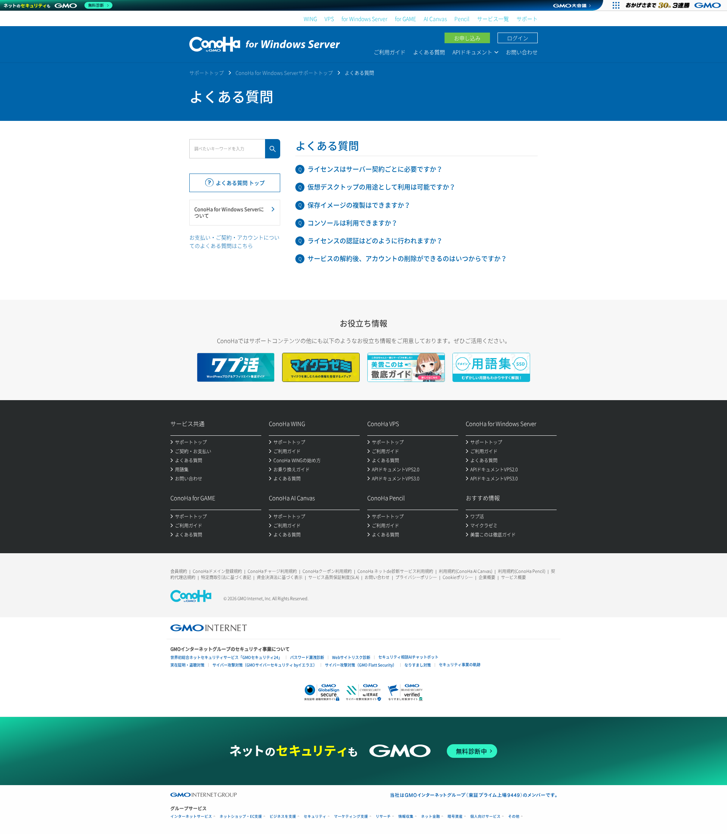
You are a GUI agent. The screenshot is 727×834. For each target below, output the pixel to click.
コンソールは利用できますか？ (352, 222)
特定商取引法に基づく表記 (226, 577)
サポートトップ (206, 72)
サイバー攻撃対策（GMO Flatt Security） (360, 665)
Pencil (462, 18)
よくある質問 (429, 52)
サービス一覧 (493, 18)
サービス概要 (513, 577)
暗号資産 (455, 816)
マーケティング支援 (351, 816)
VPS (329, 18)
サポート (527, 18)
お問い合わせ (522, 52)
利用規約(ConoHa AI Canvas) (465, 571)
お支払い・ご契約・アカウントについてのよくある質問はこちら (234, 241)
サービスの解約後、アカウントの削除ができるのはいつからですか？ (407, 258)
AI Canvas (435, 18)
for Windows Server (364, 18)
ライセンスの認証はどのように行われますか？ (375, 240)
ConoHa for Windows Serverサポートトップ (284, 72)
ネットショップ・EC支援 (241, 816)
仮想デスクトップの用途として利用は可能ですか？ (381, 186)
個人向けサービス (485, 816)
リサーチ (383, 816)
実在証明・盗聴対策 (187, 665)
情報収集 (405, 816)
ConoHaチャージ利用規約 (272, 571)
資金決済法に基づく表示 (280, 577)
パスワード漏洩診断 (307, 657)
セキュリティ (315, 816)
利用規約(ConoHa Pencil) (521, 571)
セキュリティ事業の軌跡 (460, 664)
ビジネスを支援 (283, 816)
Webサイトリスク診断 (351, 657)
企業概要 (487, 577)
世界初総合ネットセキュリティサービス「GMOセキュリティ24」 (226, 657)
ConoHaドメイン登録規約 (217, 571)
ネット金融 (430, 816)
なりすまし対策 (417, 665)
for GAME (405, 18)
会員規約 (178, 571)
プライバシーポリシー (416, 577)
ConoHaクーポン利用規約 (327, 571)
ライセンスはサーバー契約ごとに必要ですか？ (375, 169)
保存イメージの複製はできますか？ (358, 205)
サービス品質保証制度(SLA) (333, 577)
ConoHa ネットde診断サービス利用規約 (395, 571)
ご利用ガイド (390, 52)
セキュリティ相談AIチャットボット (408, 657)
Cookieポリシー (458, 577)
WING (310, 18)
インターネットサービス (191, 816)
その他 (514, 816)
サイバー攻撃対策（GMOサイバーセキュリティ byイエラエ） (264, 665)
